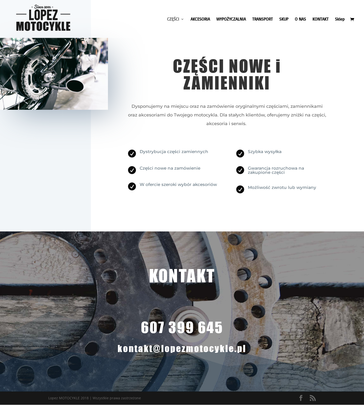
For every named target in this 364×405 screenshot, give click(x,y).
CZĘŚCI (173, 19)
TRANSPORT (262, 19)
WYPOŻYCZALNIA (231, 19)
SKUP (283, 19)
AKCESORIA (200, 19)
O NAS (300, 19)
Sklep (340, 19)
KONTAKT (320, 19)
